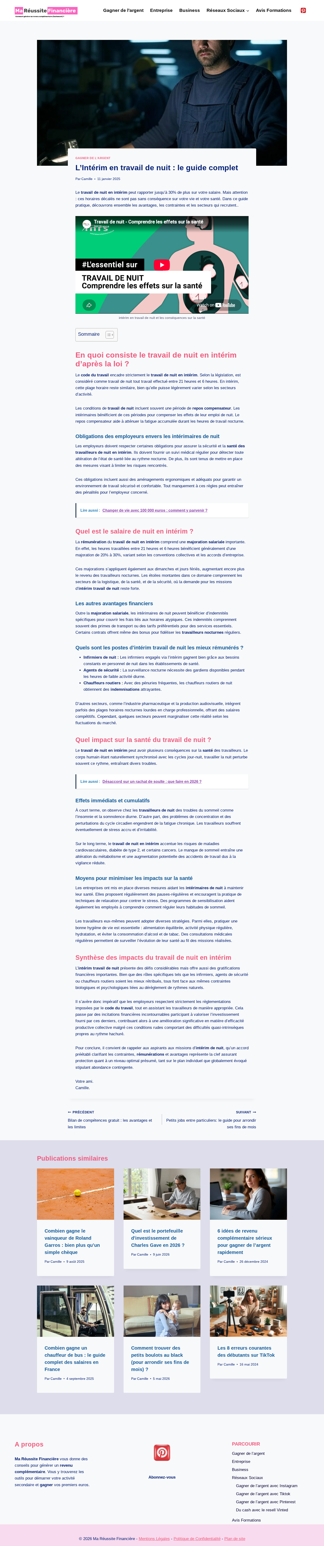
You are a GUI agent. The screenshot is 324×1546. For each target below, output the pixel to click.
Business (189, 10)
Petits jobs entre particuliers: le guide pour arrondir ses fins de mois (211, 1120)
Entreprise (161, 10)
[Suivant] (64, 1175)
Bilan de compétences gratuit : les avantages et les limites (110, 1120)
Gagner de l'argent (93, 158)
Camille (87, 179)
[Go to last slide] (46, 1175)
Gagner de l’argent (123, 10)
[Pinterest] (303, 11)
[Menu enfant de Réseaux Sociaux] (207, 18)
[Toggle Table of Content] (107, 335)
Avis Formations (274, 10)
